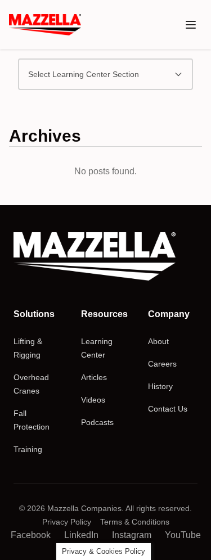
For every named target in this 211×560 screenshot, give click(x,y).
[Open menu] (190, 24)
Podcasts (97, 422)
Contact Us (167, 408)
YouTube (183, 535)
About (158, 341)
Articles (94, 377)
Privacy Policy (66, 521)
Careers (162, 363)
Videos (93, 399)
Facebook (31, 535)
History (160, 386)
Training (28, 449)
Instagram (131, 535)
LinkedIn (81, 535)
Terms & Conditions (134, 521)
